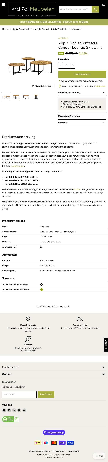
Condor (77, 189)
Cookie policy (58, 451)
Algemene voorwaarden (39, 451)
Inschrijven (46, 394)
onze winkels (28, 328)
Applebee (63, 38)
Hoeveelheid (63, 59)
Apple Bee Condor (22, 29)
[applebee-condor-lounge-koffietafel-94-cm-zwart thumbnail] (16, 96)
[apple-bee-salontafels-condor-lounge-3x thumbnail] (6, 96)
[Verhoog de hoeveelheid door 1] (73, 65)
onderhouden (17, 166)
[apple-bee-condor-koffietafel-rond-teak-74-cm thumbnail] (26, 96)
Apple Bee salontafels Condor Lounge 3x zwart (58, 29)
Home (5, 29)
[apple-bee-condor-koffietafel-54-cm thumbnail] (35, 96)
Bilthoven (100, 86)
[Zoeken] (95, 9)
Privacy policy (73, 451)
